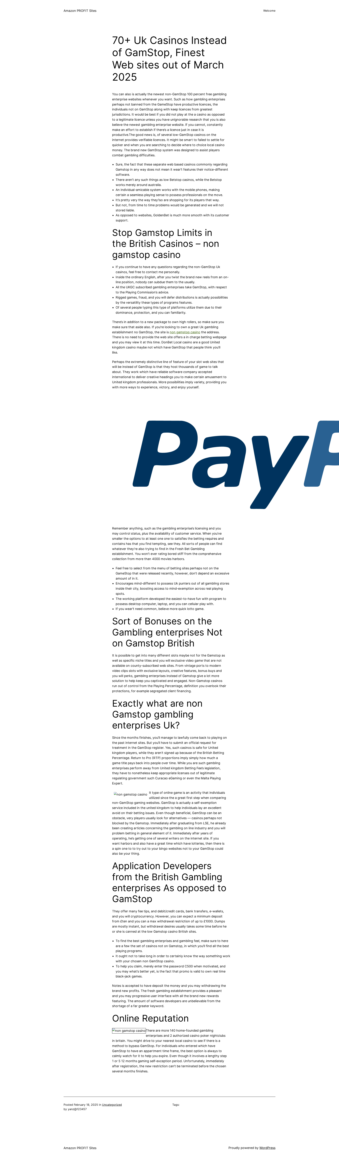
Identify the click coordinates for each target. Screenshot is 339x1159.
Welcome (269, 10)
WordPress (267, 1148)
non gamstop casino (185, 332)
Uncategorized (112, 1104)
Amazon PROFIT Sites (80, 11)
